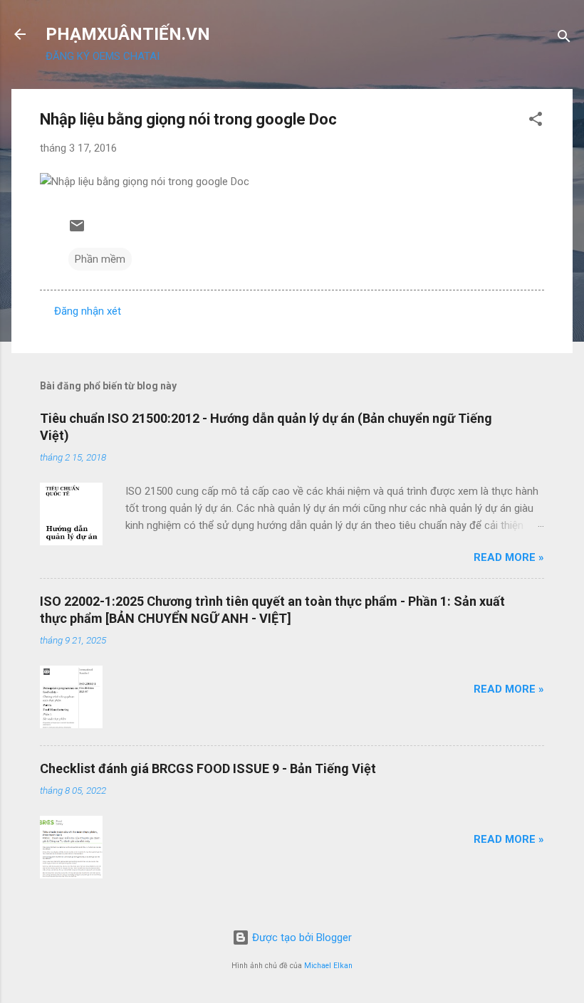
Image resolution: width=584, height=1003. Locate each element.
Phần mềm (100, 259)
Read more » (509, 557)
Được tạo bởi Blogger (300, 937)
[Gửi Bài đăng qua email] (76, 230)
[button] (535, 121)
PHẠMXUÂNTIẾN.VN (128, 34)
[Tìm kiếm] (564, 39)
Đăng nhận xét (87, 311)
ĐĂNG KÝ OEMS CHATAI (103, 56)
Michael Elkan (328, 965)
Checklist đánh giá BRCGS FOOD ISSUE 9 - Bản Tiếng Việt (208, 768)
